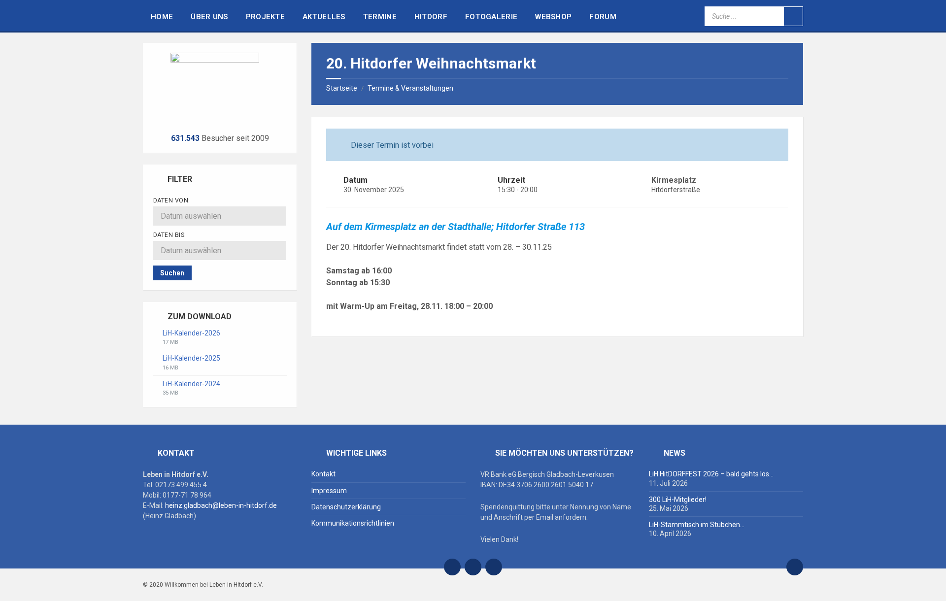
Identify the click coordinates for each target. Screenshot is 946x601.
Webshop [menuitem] (553, 16)
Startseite (341, 88)
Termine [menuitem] (380, 16)
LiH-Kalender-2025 (191, 358)
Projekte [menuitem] (265, 16)
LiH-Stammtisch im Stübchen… (696, 525)
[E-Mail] (452, 567)
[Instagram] (493, 567)
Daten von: (171, 200)
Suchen (172, 273)
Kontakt (323, 474)
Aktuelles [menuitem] (324, 16)
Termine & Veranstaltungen (410, 88)
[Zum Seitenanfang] (794, 567)
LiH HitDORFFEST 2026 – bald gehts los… (711, 474)
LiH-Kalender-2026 (191, 333)
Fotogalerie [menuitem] (491, 16)
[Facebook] (473, 567)
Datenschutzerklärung (346, 507)
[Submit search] (793, 16)
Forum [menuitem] (602, 16)
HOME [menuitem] (162, 16)
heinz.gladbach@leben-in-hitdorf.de (221, 505)
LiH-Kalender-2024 (191, 384)
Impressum (329, 491)
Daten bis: (169, 235)
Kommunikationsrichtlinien (352, 523)
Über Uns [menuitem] (209, 16)
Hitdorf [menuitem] (430, 16)
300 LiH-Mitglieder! (678, 499)
